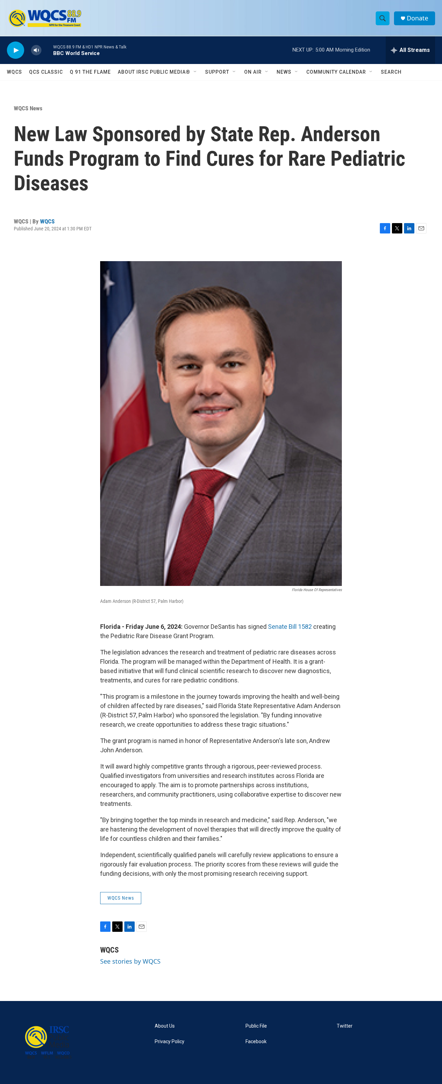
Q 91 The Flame (90, 72)
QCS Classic (46, 72)
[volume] (36, 50)
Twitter (345, 1026)
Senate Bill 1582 (290, 626)
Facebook (256, 1041)
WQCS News (28, 108)
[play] (15, 50)
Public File (256, 1026)
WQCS (14, 72)
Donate (417, 18)
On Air (253, 72)
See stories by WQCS (130, 961)
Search (391, 72)
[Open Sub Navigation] (195, 72)
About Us (165, 1026)
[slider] (47, 50)
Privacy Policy (169, 1041)
